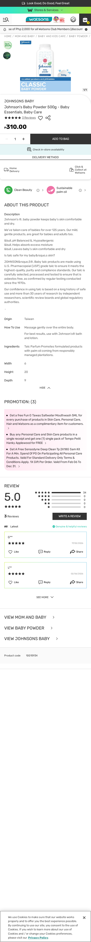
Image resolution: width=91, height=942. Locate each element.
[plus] (23, 139)
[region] (45, 926)
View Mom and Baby (25, 617)
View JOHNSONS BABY (27, 638)
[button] (85, 19)
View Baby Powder (24, 628)
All (5, 526)
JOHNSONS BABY (19, 101)
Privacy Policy (38, 937)
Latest (14, 526)
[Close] (84, 917)
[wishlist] (40, 118)
